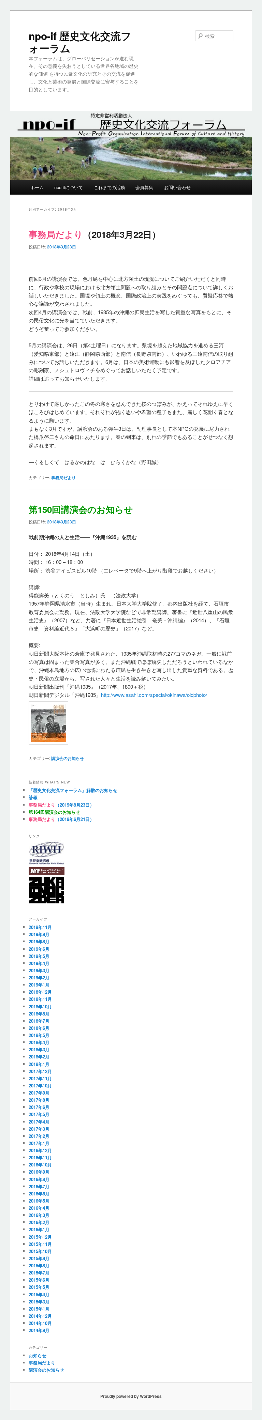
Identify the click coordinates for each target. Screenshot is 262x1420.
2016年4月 (39, 1208)
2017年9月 (39, 1092)
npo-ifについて (68, 187)
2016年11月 (40, 1157)
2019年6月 (39, 949)
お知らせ (37, 1355)
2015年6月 (39, 1280)
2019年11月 (40, 927)
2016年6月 (39, 1193)
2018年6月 (39, 1028)
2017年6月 (39, 1107)
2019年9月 (39, 934)
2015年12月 (40, 1237)
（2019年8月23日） (61, 804)
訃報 (33, 797)
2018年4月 (39, 1042)
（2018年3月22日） (95, 234)
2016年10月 (40, 1164)
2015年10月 (40, 1251)
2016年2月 (39, 1222)
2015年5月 (39, 1287)
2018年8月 (39, 1013)
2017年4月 (39, 1121)
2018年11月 (40, 999)
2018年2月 (39, 1056)
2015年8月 (39, 1265)
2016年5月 (39, 1200)
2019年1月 (39, 984)
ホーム (37, 187)
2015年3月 (39, 1301)
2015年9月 (39, 1258)
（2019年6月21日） (61, 819)
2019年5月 (39, 956)
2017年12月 (40, 1071)
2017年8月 (39, 1100)
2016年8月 (39, 1179)
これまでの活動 (109, 187)
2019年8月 (39, 941)
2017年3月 (39, 1129)
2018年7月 (39, 1021)
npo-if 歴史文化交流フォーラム (80, 41)
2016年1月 (39, 1229)
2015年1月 (39, 1309)
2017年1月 (39, 1143)
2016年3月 (39, 1215)
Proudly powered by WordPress (131, 1396)
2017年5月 (39, 1114)
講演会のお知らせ (67, 758)
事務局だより (63, 477)
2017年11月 (40, 1078)
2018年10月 (40, 1006)
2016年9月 (39, 1172)
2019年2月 (39, 977)
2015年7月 (39, 1272)
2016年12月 (40, 1150)
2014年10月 (40, 1323)
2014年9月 (39, 1330)
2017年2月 (39, 1136)
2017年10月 (40, 1085)
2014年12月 (40, 1316)
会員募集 (144, 187)
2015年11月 (40, 1244)
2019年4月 (39, 963)
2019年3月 (39, 970)
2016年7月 (39, 1186)
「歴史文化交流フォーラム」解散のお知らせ (73, 790)
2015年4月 (39, 1294)
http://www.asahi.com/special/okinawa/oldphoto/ (154, 694)
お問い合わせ (177, 187)
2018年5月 (39, 1035)
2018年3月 (39, 1049)
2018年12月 (40, 992)
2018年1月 (39, 1064)
